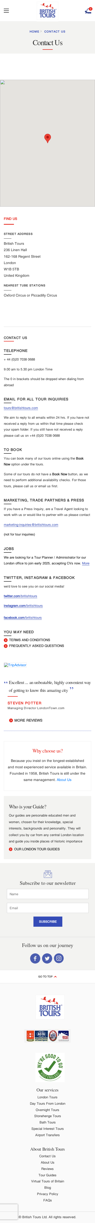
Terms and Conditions (29, 640)
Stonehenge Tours (47, 1116)
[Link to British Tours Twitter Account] (47, 958)
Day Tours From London (47, 1103)
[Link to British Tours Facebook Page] (35, 958)
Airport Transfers (47, 1135)
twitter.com (12, 596)
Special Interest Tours (47, 1129)
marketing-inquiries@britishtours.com (31, 525)
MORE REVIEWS (27, 720)
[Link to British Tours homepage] (47, 11)
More (85, 563)
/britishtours (28, 596)
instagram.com (15, 606)
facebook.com (14, 617)
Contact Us (54, 31)
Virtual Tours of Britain (47, 1181)
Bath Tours (48, 1122)
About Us (64, 780)
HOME (34, 31)
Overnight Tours (47, 1110)
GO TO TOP (45, 976)
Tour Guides (47, 1175)
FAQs (47, 1200)
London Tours (47, 1097)
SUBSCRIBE (48, 921)
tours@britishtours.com (21, 408)
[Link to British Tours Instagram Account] (59, 958)
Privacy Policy (47, 1194)
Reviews (47, 1169)
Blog (47, 1187)
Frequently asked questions (36, 646)
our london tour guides (36, 849)
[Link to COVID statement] (50, 1067)
